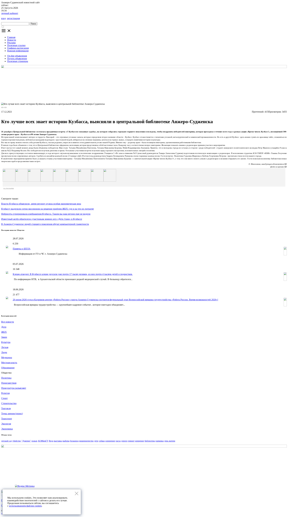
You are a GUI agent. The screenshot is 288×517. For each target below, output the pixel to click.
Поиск (33, 24)
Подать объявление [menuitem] (17, 58)
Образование (8, 367)
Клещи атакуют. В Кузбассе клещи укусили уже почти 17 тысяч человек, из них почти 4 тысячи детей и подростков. (73, 274)
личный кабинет (9, 13)
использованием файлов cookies (25, 506)
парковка (160, 441)
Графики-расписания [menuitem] (18, 48)
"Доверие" (26, 441)
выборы (66, 441)
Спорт (4, 398)
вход (3, 18)
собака (102, 441)
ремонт (131, 441)
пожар (34, 441)
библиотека (150, 441)
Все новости (7, 322)
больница (74, 441)
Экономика (7, 429)
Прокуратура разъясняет (13, 388)
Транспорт (6, 418)
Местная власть (9, 362)
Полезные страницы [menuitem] (17, 61)
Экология (6, 423)
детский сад (6, 441)
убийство (16, 441)
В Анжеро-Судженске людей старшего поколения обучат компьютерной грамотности (45, 224)
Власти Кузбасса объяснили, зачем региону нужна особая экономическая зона (41, 203)
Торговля (6, 408)
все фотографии (8, 188)
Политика (6, 378)
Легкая (4, 347)
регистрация (13, 18)
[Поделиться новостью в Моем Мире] (272, 192)
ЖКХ (4, 332)
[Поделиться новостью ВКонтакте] (256, 192)
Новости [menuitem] (11, 40)
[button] (6, 32)
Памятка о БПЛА (21, 248)
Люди (4, 352)
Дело (3, 327)
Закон (4, 337)
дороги (124, 441)
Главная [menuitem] (11, 37)
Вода (51, 441)
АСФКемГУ (43, 441)
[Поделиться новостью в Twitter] (261, 192)
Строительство (8, 403)
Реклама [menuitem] (11, 42)
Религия (5, 393)
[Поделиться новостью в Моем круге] (283, 192)
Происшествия (8, 383)
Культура (5, 342)
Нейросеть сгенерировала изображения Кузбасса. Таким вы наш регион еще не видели (45, 214)
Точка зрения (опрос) (12, 413)
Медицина (6, 357)
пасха (118, 441)
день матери (169, 441)
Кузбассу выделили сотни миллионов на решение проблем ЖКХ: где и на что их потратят (47, 209)
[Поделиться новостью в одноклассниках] (250, 192)
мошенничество (86, 441)
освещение (110, 441)
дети (96, 441)
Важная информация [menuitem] (17, 50)
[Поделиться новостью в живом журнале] (267, 192)
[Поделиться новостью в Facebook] (278, 192)
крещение (139, 441)
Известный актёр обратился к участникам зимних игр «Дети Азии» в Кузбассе (41, 219)
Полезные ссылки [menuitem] (16, 45)
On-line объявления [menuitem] (17, 56)
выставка (58, 441)
